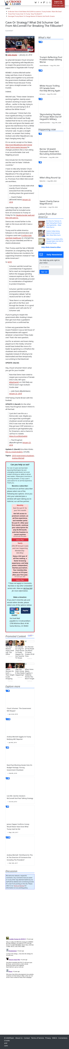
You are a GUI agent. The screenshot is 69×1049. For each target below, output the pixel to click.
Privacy (48, 1038)
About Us (19, 1038)
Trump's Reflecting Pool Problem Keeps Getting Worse (51, 59)
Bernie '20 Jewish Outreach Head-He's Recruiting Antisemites (50, 151)
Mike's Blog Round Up (50, 177)
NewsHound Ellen (45, 122)
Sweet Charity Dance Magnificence (49, 202)
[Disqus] (19, 957)
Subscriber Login (58, 5)
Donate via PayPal (25, 611)
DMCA (54, 1038)
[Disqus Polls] (19, 912)
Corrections (62, 1038)
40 (7, 778)
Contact (27, 1038)
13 (39, 186)
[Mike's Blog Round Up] (50, 168)
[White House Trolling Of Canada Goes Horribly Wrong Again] (50, 76)
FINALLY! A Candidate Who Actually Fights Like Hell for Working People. (54, 241)
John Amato (12, 55)
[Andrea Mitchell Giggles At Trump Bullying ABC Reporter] (20, 726)
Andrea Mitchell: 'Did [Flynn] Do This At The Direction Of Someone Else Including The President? (20, 857)
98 (39, 99)
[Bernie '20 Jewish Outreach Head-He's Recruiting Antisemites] (50, 139)
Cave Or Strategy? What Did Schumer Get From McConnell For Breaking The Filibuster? (34, 24)
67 (39, 42)
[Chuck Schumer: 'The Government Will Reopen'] (20, 697)
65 (39, 70)
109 (7, 719)
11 (7, 691)
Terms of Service (19, 886)
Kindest (14, 615)
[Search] (50, 2)
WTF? (10, 262)
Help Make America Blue (51, 247)
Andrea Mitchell (18, 458)
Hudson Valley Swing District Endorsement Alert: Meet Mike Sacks (53, 233)
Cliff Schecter (43, 157)
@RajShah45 (14, 382)
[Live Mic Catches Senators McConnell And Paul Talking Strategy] (20, 785)
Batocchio (42, 181)
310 (7, 837)
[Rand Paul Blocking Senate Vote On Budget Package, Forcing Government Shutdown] (20, 754)
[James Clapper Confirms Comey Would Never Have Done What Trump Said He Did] (20, 813)
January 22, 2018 (15, 393)
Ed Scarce (42, 94)
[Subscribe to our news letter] (47, 2)
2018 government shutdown (23, 455)
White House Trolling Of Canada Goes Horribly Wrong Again (50, 88)
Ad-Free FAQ (27, 588)
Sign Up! (44, 272)
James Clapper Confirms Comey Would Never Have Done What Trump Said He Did (18, 826)
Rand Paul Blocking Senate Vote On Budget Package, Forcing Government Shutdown (19, 767)
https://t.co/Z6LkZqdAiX (18, 436)
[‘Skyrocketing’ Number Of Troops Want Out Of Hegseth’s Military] (50, 105)
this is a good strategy (14, 452)
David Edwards (44, 65)
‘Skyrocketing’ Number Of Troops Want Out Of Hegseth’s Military (50, 117)
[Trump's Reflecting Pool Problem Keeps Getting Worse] (50, 48)
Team (12, 1038)
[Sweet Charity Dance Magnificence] (50, 192)
